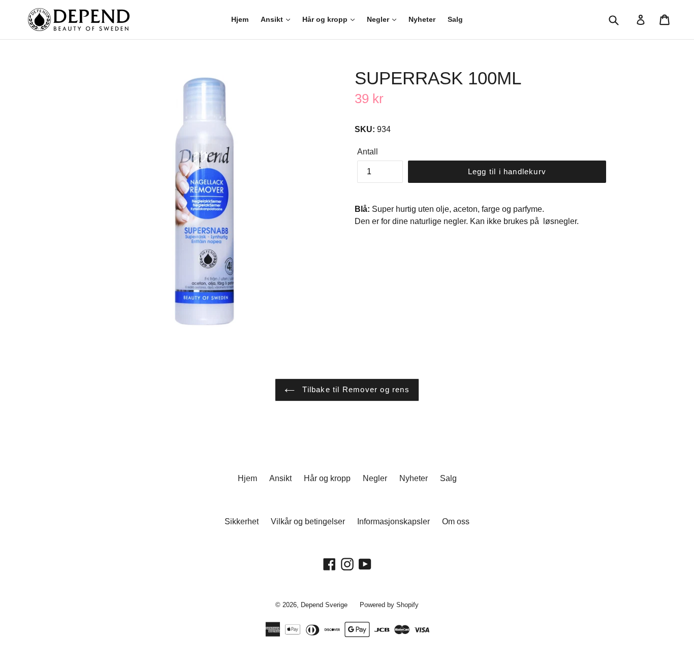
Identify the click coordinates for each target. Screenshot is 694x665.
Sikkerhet (242, 521)
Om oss (455, 521)
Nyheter (421, 19)
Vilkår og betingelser (308, 521)
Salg (455, 19)
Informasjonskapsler (393, 521)
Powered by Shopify (389, 605)
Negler (379, 19)
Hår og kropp (326, 19)
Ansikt (273, 19)
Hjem (239, 19)
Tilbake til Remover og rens (354, 389)
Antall (367, 151)
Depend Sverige (324, 605)
